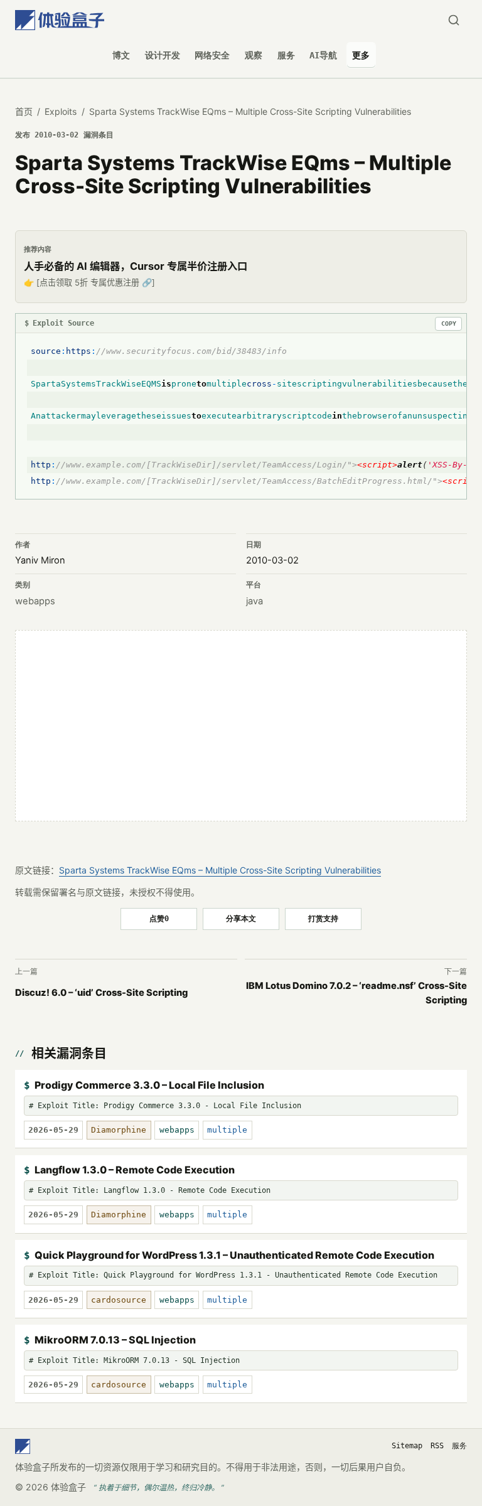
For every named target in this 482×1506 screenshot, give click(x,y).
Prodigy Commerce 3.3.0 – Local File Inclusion (149, 1085)
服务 (286, 55)
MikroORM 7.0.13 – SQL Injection (115, 1339)
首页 (24, 111)
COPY (448, 323)
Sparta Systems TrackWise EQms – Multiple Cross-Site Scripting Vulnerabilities (220, 870)
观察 (253, 55)
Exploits (61, 111)
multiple (227, 1130)
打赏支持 (323, 918)
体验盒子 (68, 1487)
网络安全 (212, 55)
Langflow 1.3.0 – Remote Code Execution (135, 1169)
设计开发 (162, 55)
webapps (35, 601)
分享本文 (241, 918)
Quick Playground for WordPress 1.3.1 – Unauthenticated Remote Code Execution (234, 1255)
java (254, 601)
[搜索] (453, 20)
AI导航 (323, 55)
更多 (361, 55)
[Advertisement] (241, 725)
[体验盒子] (59, 20)
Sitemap (407, 1445)
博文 (121, 55)
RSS (437, 1445)
